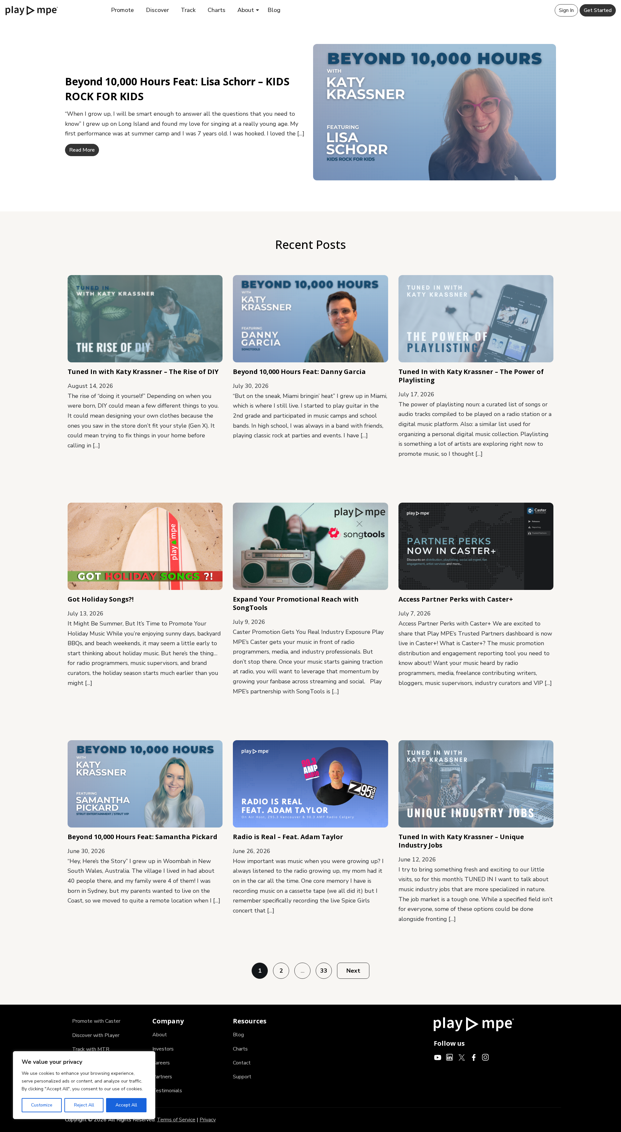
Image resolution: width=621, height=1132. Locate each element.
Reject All (84, 1105)
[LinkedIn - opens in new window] (450, 1057)
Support (242, 1076)
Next (353, 971)
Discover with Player (95, 1035)
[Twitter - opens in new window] (462, 1057)
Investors (163, 1048)
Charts (216, 10)
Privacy (208, 1119)
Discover (157, 10)
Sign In (566, 10)
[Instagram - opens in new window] (486, 1057)
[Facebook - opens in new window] (474, 1057)
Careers (161, 1062)
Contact (242, 1062)
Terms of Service (176, 1119)
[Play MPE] (31, 10)
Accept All (126, 1105)
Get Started (598, 10)
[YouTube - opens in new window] (438, 1057)
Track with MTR (90, 1049)
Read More (82, 150)
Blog (273, 10)
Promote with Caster (96, 1021)
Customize (41, 1105)
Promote (122, 10)
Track (188, 10)
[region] (84, 1085)
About (245, 10)
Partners (162, 1076)
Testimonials (167, 1090)
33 (323, 971)
